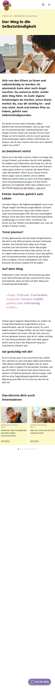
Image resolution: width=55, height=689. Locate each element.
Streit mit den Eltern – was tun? (29, 188)
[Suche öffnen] (43, 4)
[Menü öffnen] (49, 4)
